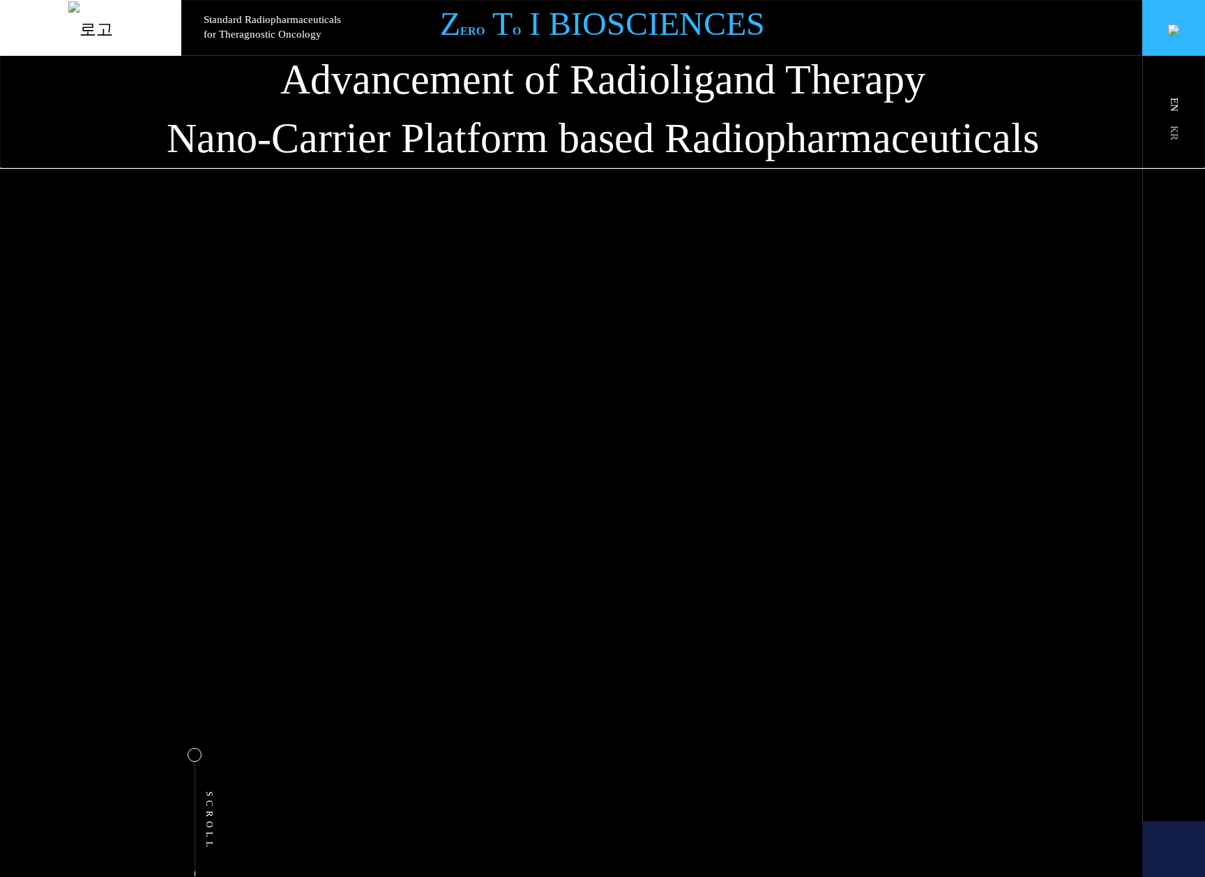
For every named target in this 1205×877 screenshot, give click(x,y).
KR (1174, 133)
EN (1174, 105)
